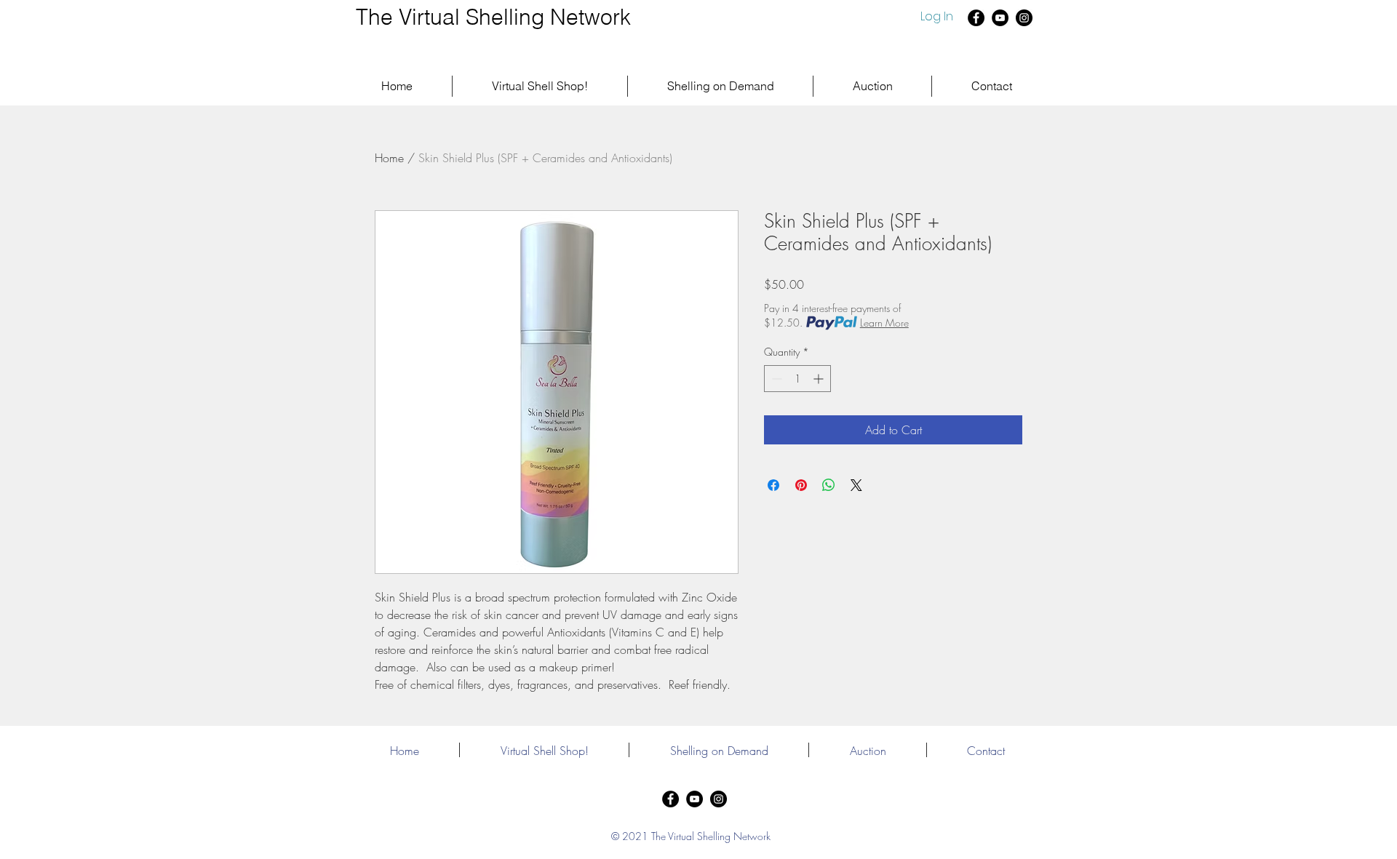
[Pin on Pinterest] (801, 485)
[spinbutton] (797, 378)
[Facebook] (976, 17)
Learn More (884, 322)
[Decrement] (775, 378)
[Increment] (820, 378)
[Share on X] (856, 485)
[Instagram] (1024, 17)
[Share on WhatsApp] (828, 485)
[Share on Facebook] (773, 485)
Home (389, 158)
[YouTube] (1000, 17)
